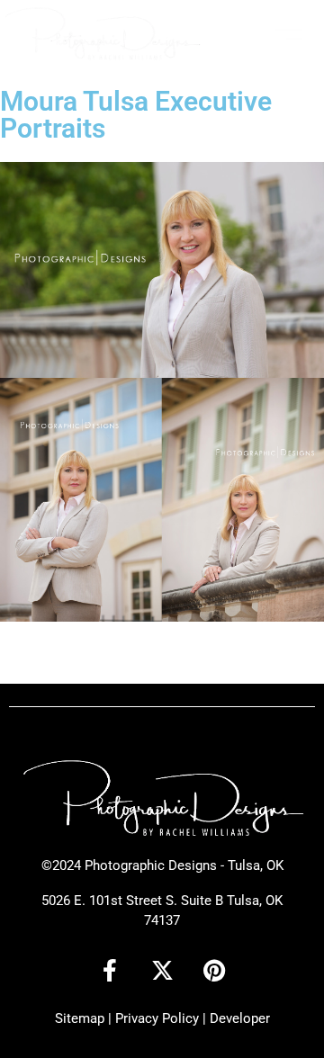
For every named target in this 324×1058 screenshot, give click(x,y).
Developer (240, 1018)
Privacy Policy (157, 1018)
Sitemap (79, 1018)
